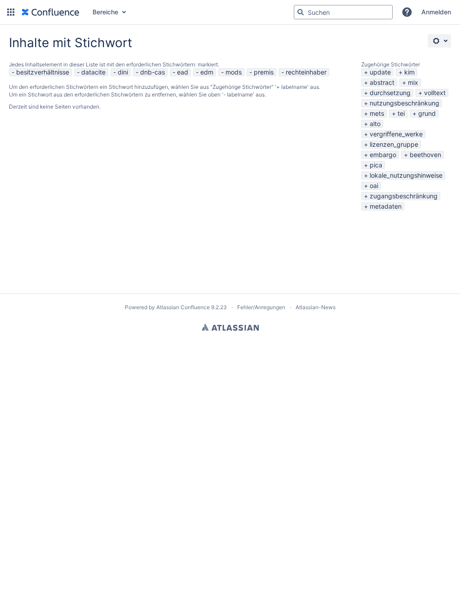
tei (401, 113)
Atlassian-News (316, 307)
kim (409, 72)
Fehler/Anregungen (261, 307)
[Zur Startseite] (50, 12)
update (380, 72)
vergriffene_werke (396, 134)
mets (377, 113)
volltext (435, 92)
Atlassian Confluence (183, 307)
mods (234, 72)
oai (374, 185)
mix (413, 82)
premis (264, 72)
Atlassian (230, 327)
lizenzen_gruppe (394, 144)
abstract (382, 82)
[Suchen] (300, 12)
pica (376, 165)
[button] (10, 12)
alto (375, 123)
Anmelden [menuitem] (436, 12)
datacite (93, 72)
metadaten (386, 206)
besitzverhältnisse (42, 72)
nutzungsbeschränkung (404, 103)
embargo (383, 154)
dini (123, 72)
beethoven (425, 154)
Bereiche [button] (105, 12)
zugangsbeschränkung (404, 196)
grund (427, 113)
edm (206, 72)
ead (182, 72)
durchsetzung (390, 92)
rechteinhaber (306, 72)
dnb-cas (152, 72)
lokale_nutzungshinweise (406, 175)
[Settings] (439, 41)
